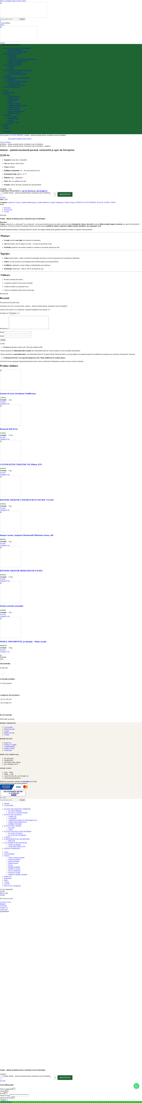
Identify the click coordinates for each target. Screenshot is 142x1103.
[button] (136, 1086)
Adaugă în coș (65, 1077)
